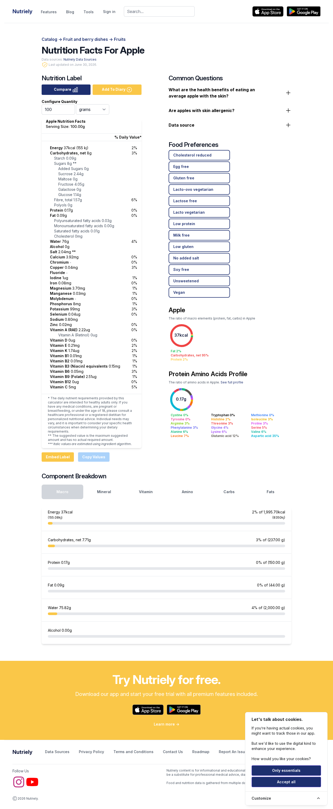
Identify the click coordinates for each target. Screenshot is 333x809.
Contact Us (173, 751)
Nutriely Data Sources (80, 59)
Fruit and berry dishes (86, 39)
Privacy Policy (92, 751)
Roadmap (201, 751)
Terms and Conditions (134, 751)
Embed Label (58, 457)
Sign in (109, 11)
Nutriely (22, 752)
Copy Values (93, 457)
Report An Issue (233, 751)
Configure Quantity (59, 101)
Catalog (50, 39)
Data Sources (58, 751)
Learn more (166, 724)
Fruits (120, 39)
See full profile (232, 382)
